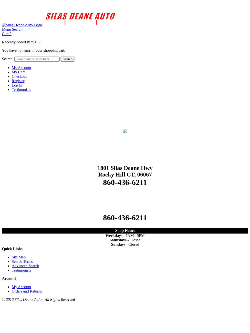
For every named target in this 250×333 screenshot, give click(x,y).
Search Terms (22, 261)
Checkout (19, 76)
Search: (7, 59)
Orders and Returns (27, 291)
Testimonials (21, 90)
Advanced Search (25, 266)
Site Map (19, 257)
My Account (21, 68)
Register (18, 81)
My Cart (18, 72)
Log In (17, 85)
